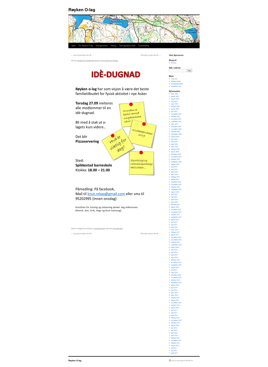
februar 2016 (175, 260)
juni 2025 (174, 101)
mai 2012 (174, 330)
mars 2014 (174, 295)
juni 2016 (174, 250)
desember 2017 (176, 209)
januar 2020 (175, 151)
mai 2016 (174, 252)
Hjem (73, 45)
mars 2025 (174, 104)
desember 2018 (176, 182)
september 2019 (176, 162)
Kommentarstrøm (177, 83)
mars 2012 (174, 335)
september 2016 (176, 245)
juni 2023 (174, 111)
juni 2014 (174, 287)
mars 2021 (174, 124)
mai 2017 (174, 224)
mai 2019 (174, 169)
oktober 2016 (175, 242)
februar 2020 (175, 149)
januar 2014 (175, 300)
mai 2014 (174, 290)
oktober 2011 (175, 343)
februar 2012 (175, 338)
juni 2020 (174, 139)
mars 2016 (174, 257)
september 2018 (176, 189)
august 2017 (175, 219)
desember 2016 (176, 237)
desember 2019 (176, 154)
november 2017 (176, 212)
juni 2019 (174, 167)
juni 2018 (174, 194)
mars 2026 (174, 94)
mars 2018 (174, 202)
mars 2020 (174, 146)
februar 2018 (175, 204)
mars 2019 (174, 174)
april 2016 (174, 255)
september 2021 (176, 121)
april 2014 (174, 292)
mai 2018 (174, 197)
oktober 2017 (175, 214)
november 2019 (176, 156)
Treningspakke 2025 (127, 45)
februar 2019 (175, 177)
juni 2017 (174, 222)
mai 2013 (174, 312)
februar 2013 (175, 318)
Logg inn (174, 78)
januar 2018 (175, 207)
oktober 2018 (175, 187)
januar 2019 (175, 179)
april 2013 (174, 315)
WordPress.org (176, 86)
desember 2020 (176, 126)
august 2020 (175, 136)
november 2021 (176, 119)
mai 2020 (174, 141)
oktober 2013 (175, 305)
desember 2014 (176, 275)
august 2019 (175, 164)
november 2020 (176, 129)
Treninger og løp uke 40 (150, 55)
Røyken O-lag (81, 9)
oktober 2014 (175, 280)
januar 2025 (175, 109)
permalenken (118, 228)
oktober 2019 (175, 159)
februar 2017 (175, 232)
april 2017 (174, 227)
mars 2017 (174, 229)
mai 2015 (174, 270)
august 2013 (175, 307)
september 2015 (176, 265)
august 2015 (175, 267)
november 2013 (176, 302)
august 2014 (175, 285)
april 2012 (174, 333)
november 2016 (176, 240)
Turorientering (143, 45)
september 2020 (176, 134)
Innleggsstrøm (176, 81)
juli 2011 (174, 348)
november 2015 (176, 262)
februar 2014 (175, 297)
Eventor (173, 63)
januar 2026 (175, 96)
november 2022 (176, 114)
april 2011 (174, 353)
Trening (113, 45)
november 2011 (176, 340)
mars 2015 (174, 272)
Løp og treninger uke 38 (81, 55)
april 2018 (174, 199)
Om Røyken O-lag (85, 45)
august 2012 (175, 325)
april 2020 (174, 144)
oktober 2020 (175, 131)
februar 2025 (175, 106)
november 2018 (176, 184)
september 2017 (176, 217)
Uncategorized (99, 228)
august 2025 (175, 99)
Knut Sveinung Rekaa (109, 60)
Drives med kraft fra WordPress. (182, 360)
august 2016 (175, 247)
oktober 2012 (175, 323)
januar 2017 (175, 234)
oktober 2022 (175, 116)
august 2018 (175, 192)
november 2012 (176, 320)
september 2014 (176, 282)
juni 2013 (174, 310)
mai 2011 (174, 350)
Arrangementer (102, 45)
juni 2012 (174, 328)
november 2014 (176, 277)
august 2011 (175, 345)
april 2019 (174, 172)
